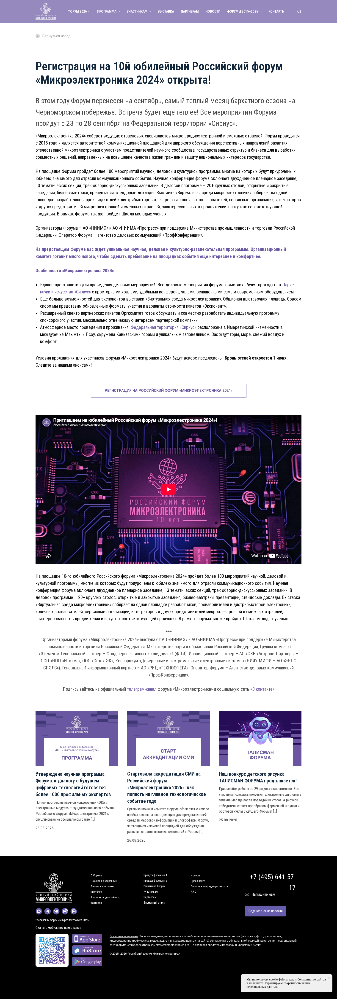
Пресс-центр (198, 881)
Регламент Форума (155, 886)
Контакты (96, 903)
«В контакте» (262, 689)
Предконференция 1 (155, 875)
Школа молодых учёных (105, 897)
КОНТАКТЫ (276, 11)
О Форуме (96, 875)
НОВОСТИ (213, 11)
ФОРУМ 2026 (77, 11)
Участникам (151, 891)
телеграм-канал (141, 689)
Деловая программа (102, 886)
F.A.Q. (194, 891)
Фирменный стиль (154, 902)
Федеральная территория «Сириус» (163, 327)
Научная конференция (104, 881)
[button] (299, 11)
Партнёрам (150, 897)
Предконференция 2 (155, 880)
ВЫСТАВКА (166, 11)
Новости (196, 875)
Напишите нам (263, 894)
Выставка (96, 892)
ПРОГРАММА (106, 11)
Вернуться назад (56, 36)
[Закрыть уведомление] (329, 977)
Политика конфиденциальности (209, 886)
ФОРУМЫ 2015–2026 (242, 11)
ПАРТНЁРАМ (190, 11)
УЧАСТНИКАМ (137, 11)
